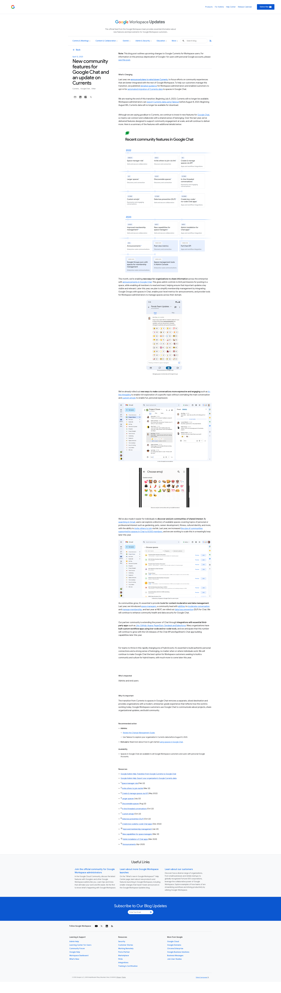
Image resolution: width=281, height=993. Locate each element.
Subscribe (266, 7)
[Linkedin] (106, 926)
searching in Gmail (126, 522)
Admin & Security (143, 41)
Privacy (119, 977)
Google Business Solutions (178, 952)
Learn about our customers (179, 869)
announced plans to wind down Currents (149, 79)
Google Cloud (173, 941)
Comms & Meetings (81, 41)
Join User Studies (174, 959)
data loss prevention (184, 609)
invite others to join (143, 528)
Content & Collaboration (106, 41)
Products (209, 7)
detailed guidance (148, 86)
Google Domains (174, 945)
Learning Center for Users (80, 945)
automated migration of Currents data (145, 89)
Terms (124, 977)
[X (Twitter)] (101, 926)
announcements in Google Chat (137, 282)
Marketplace (123, 955)
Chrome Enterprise (175, 948)
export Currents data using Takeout (163, 102)
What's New (74, 959)
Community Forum (77, 948)
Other (93, 89)
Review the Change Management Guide (139, 733)
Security (121, 941)
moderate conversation (199, 606)
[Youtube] (96, 926)
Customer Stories (125, 945)
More (175, 41)
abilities (181, 606)
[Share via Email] (75, 97)
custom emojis (129, 398)
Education (162, 41)
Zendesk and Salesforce (175, 625)
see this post (124, 60)
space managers (148, 606)
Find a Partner (124, 952)
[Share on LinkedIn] (80, 97)
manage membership (132, 609)
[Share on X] (91, 97)
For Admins (219, 7)
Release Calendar (245, 7)
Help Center (231, 7)
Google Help (74, 952)
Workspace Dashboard (78, 955)
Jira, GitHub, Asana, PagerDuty (149, 625)
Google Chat (85, 89)
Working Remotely (125, 948)
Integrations (123, 963)
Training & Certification (128, 966)
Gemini (126, 41)
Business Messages (175, 955)
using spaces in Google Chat (171, 742)
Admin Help (74, 941)
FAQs (120, 959)
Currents (75, 89)
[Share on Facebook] (85, 97)
